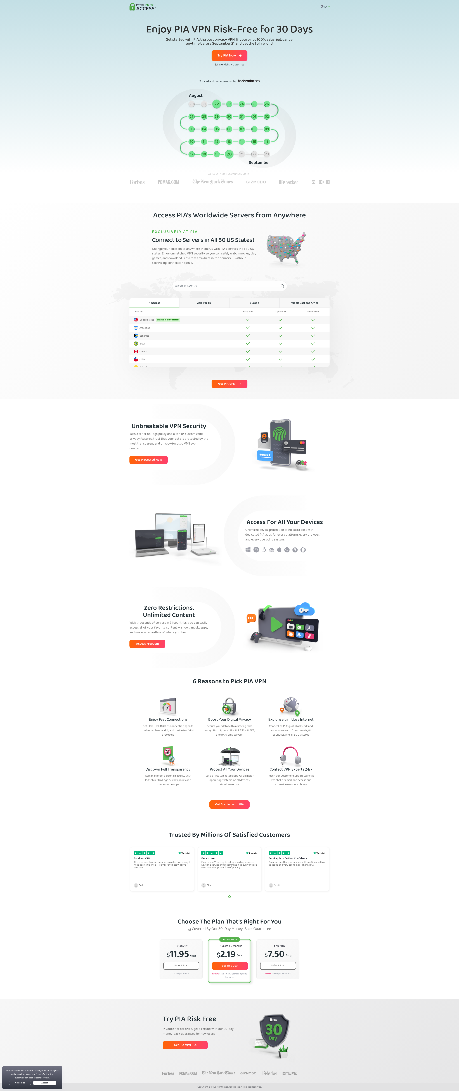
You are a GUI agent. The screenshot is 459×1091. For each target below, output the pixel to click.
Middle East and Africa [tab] (304, 303)
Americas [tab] (154, 303)
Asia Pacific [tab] (204, 303)
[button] (229, 896)
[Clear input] (282, 286)
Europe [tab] (254, 303)
